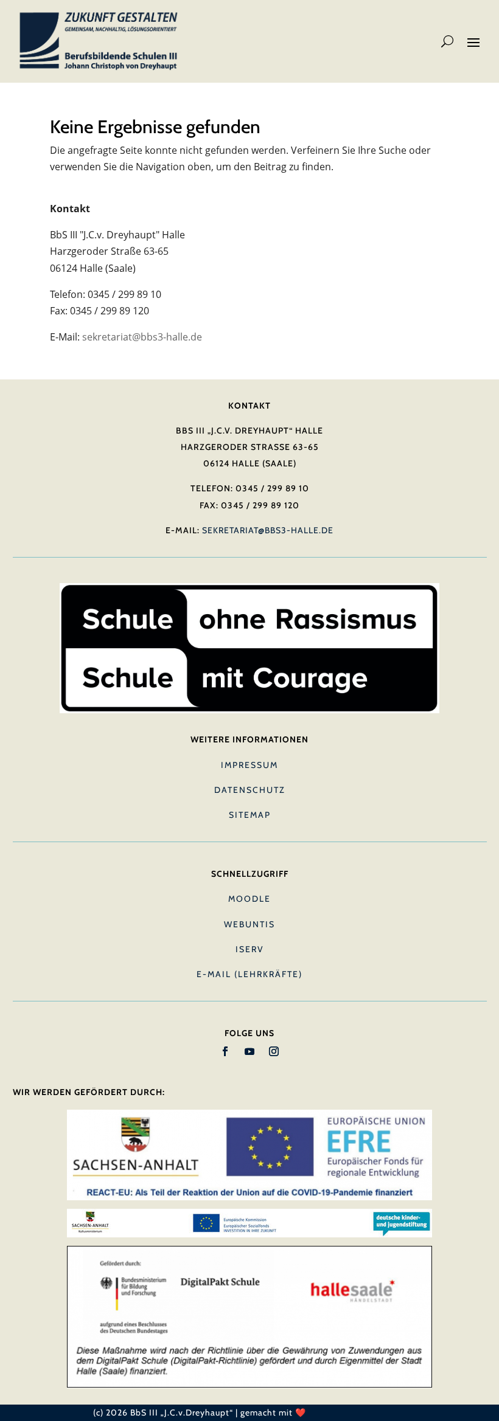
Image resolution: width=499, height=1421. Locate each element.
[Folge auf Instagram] (274, 1051)
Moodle (249, 898)
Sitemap (250, 814)
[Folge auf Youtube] (249, 1051)
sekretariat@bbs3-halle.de (142, 337)
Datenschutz (249, 789)
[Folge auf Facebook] (225, 1051)
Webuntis (249, 924)
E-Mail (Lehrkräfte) (249, 974)
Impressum (249, 764)
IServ (250, 949)
